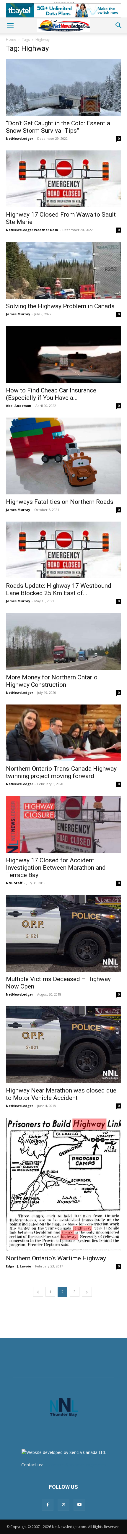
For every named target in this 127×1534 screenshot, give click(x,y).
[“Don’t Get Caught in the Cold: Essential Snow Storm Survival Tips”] (63, 87)
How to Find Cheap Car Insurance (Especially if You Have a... (51, 394)
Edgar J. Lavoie (18, 1266)
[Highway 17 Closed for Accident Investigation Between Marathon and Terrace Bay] (63, 824)
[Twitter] (63, 1505)
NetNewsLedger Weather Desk (32, 230)
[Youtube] (79, 1505)
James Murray (18, 314)
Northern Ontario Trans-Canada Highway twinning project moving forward (61, 772)
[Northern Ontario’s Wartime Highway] (63, 1184)
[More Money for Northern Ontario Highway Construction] (63, 641)
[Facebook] (47, 1505)
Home (11, 39)
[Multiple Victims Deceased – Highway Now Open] (63, 933)
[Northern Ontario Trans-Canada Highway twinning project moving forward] (63, 733)
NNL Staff (14, 883)
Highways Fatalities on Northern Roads (59, 501)
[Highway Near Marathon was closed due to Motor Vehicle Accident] (63, 1044)
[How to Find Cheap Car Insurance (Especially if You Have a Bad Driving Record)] (63, 354)
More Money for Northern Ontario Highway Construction (51, 681)
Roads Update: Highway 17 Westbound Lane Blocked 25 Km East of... (58, 589)
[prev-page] (38, 1292)
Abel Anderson (18, 405)
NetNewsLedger (19, 138)
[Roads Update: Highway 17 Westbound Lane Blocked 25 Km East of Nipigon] (63, 550)
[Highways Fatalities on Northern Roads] (63, 456)
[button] (10, 25)
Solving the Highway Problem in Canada (60, 306)
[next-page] (87, 1292)
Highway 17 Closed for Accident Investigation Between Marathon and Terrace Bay (56, 868)
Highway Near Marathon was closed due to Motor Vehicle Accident (61, 1094)
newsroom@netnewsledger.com (75, 1465)
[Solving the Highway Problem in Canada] (63, 270)
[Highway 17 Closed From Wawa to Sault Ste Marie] (63, 178)
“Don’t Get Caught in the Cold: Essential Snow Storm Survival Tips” (59, 127)
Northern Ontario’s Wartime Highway (56, 1258)
